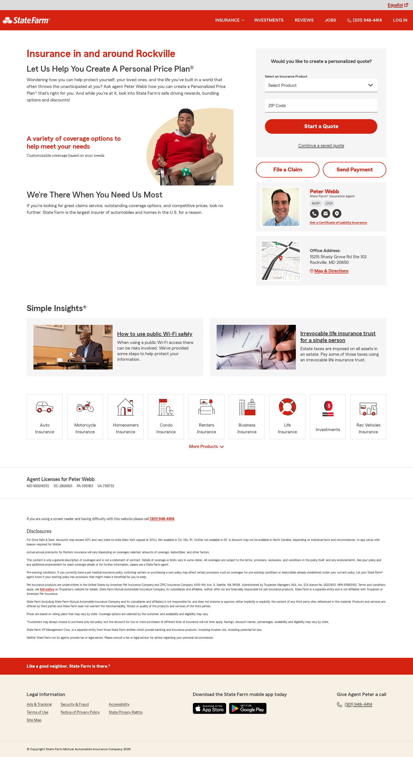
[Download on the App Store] (209, 708)
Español (395, 5)
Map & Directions (331, 271)
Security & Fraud (75, 704)
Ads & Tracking (39, 704)
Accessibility (119, 704)
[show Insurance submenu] (242, 20)
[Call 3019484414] (314, 213)
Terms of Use (37, 712)
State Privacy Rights (125, 712)
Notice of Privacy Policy (80, 712)
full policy (47, 589)
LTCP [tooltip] (329, 203)
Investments (268, 20)
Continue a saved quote (321, 145)
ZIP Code (277, 105)
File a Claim (287, 170)
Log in (400, 20)
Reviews (304, 20)
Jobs (330, 20)
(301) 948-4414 (367, 20)
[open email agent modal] (325, 214)
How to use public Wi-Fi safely (154, 334)
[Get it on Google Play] (248, 708)
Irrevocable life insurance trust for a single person (338, 337)
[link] (26, 20)
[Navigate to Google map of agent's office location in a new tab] (336, 213)
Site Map (34, 720)
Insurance (227, 20)
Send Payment (355, 170)
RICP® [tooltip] (316, 203)
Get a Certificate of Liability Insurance (338, 222)
